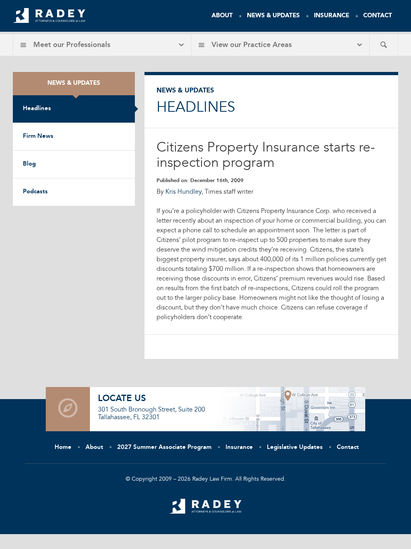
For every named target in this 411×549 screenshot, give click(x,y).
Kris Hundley (183, 192)
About (222, 16)
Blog (29, 164)
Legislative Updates (295, 448)
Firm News (38, 136)
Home (63, 448)
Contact (377, 16)
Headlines (37, 109)
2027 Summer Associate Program (164, 448)
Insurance (331, 16)
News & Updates (273, 16)
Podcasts (35, 192)
